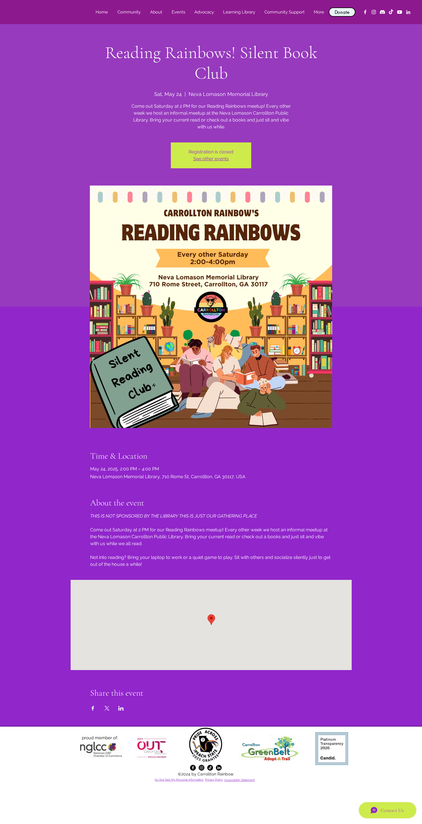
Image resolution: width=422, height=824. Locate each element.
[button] (156, 12)
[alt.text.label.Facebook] (365, 12)
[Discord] (382, 12)
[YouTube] (399, 12)
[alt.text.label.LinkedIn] (408, 12)
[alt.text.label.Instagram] (374, 12)
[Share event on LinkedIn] (121, 708)
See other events (211, 158)
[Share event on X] (107, 708)
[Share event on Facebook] (93, 708)
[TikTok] (391, 12)
